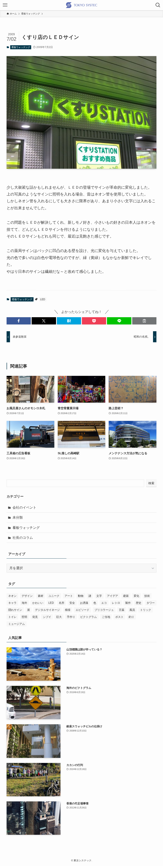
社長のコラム (23, 537)
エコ (104, 602)
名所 (61, 602)
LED (42, 299)
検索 (151, 483)
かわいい (37, 602)
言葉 (121, 609)
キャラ (12, 602)
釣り (131, 616)
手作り (71, 616)
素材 (40, 595)
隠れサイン (15, 609)
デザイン (27, 595)
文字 (99, 595)
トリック (145, 609)
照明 (24, 616)
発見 (35, 616)
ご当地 (106, 616)
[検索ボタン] (158, 5)
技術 (147, 595)
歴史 (138, 602)
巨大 (59, 616)
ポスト (119, 616)
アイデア (112, 595)
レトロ (116, 602)
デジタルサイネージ (47, 609)
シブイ (47, 616)
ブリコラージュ (104, 609)
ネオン (12, 595)
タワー (150, 602)
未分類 (18, 517)
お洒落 (84, 602)
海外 (24, 602)
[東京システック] (81, 5)
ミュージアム (16, 623)
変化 (136, 595)
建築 (126, 595)
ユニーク (53, 595)
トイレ (12, 616)
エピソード (82, 609)
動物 (80, 595)
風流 (132, 609)
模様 (67, 609)
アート (69, 595)
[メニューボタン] (5, 5)
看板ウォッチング (20, 47)
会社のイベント (24, 507)
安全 (72, 602)
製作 (128, 602)
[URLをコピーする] (144, 320)
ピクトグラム (88, 616)
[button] (19, 320)
